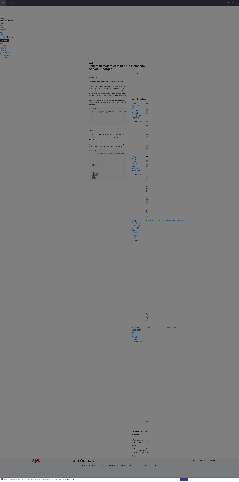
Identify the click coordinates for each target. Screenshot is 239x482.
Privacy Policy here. (71, 479)
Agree (183, 479)
